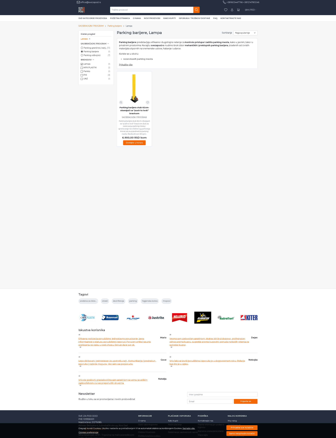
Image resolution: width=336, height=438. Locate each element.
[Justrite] (133, 322)
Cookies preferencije (88, 432)
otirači (105, 301)
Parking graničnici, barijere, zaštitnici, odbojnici (95, 48)
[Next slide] (255, 317)
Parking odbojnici (92, 55)
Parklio (86, 71)
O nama (137, 18)
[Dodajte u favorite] (148, 102)
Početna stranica (120, 18)
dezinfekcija (118, 301)
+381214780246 (251, 2)
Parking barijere (114, 26)
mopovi (166, 301)
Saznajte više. (189, 428)
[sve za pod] (81, 10)
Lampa (84, 38)
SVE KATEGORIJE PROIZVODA (92, 18)
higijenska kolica (150, 301)
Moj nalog (232, 421)
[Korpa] (238, 10)
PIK (85, 75)
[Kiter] (225, 322)
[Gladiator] (179, 322)
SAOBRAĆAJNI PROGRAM (91, 26)
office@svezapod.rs (90, 2)
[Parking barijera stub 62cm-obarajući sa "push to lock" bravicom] (134, 89)
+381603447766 (235, 2)
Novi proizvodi (152, 18)
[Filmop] (110, 322)
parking (133, 301)
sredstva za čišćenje (89, 301)
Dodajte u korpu (134, 142)
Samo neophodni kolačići (242, 433)
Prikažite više (126, 65)
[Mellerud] (156, 322)
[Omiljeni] (225, 10)
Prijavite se (245, 401)
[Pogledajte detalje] (121, 102)
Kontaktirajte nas (230, 18)
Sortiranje (227, 33)
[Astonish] (249, 322)
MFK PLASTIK (90, 67)
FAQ (215, 18)
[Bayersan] (86, 322)
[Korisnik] (232, 10)
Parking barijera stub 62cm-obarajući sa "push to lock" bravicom (134, 110)
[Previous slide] (81, 317)
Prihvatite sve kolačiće (242, 427)
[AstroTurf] (202, 322)
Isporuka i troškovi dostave (194, 18)
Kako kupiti (169, 18)
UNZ (85, 78)
